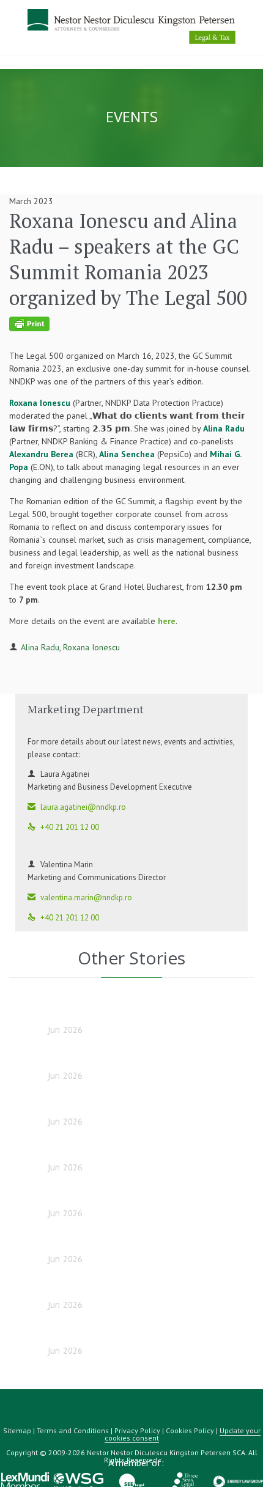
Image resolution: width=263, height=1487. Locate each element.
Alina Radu (40, 647)
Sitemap (17, 1430)
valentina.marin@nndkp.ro (80, 897)
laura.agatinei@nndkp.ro (77, 807)
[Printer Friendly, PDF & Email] (130, 324)
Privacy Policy (137, 1430)
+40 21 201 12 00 (63, 827)
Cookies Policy (190, 1430)
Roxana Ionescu (91, 647)
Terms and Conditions (73, 1430)
